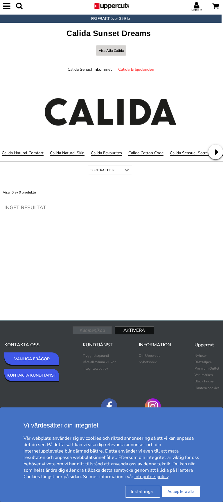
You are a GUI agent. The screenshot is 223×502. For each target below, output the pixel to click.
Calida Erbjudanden (136, 69)
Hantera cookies (207, 388)
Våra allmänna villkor (99, 362)
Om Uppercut (149, 355)
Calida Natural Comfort (23, 153)
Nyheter (201, 355)
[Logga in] (196, 5)
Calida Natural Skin (67, 153)
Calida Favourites (106, 153)
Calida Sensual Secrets (190, 153)
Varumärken (204, 374)
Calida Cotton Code (145, 153)
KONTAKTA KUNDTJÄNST (31, 375)
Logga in (196, 9)
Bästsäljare (203, 362)
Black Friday (204, 381)
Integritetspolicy (95, 368)
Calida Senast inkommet (90, 69)
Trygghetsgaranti (96, 355)
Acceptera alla (181, 491)
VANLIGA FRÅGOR (32, 359)
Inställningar (142, 491)
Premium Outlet (207, 368)
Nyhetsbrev (148, 362)
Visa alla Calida (111, 50)
